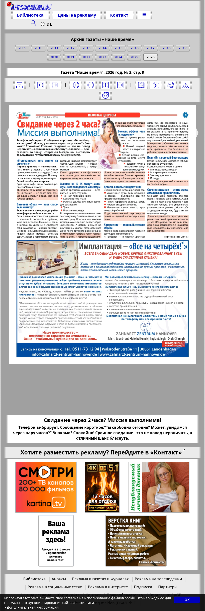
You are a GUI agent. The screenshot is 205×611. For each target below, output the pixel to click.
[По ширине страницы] (120, 85)
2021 (70, 57)
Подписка (143, 587)
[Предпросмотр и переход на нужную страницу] (141, 85)
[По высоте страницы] (105, 85)
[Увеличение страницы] (75, 85)
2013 (86, 48)
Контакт (119, 15)
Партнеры (167, 587)
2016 (135, 48)
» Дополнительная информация (31, 607)
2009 (22, 48)
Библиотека (30, 15)
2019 (183, 48)
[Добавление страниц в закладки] (105, 95)
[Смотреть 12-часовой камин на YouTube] (102, 487)
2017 (151, 48)
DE (49, 24)
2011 (54, 48)
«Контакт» (166, 452)
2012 (70, 48)
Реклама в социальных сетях (55, 587)
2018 (167, 48)
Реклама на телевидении (158, 579)
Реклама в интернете (108, 587)
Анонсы (59, 579)
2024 (118, 57)
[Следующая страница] (55, 85)
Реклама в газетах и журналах (100, 579)
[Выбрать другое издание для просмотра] (19, 85)
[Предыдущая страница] (40, 85)
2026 (151, 57)
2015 (119, 48)
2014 (102, 48)
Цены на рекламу (77, 15)
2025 (134, 57)
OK (187, 600)
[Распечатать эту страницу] (170, 85)
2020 (54, 57)
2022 (86, 57)
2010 (38, 48)
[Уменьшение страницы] (90, 85)
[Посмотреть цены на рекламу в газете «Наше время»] (156, 85)
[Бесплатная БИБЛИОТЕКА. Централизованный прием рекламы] (31, 6)
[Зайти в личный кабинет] (33, 24)
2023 (102, 57)
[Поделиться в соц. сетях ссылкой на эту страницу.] (185, 85)
